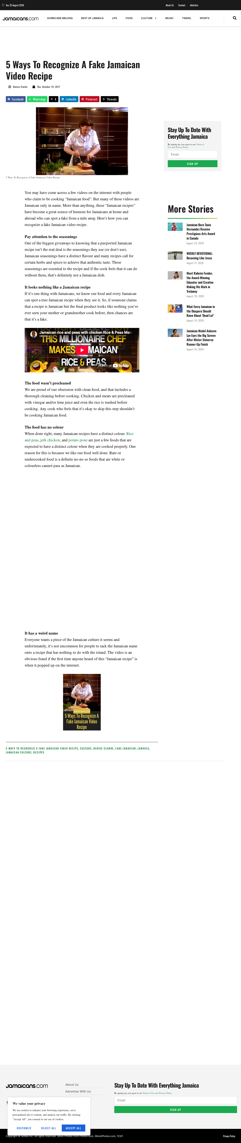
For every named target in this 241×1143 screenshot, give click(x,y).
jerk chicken (50, 440)
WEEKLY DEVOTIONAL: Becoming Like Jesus (200, 255)
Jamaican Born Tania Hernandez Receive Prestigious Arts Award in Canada (201, 231)
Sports (204, 18)
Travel (186, 18)
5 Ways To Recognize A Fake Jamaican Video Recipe (42, 748)
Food (129, 18)
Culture (147, 18)
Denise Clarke (103, 748)
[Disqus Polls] (114, 815)
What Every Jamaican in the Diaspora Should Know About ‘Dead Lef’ (201, 311)
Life (114, 18)
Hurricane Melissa (60, 18)
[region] (49, 1116)
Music (169, 18)
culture (86, 748)
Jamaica (143, 748)
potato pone (78, 440)
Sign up (192, 164)
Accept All (73, 1128)
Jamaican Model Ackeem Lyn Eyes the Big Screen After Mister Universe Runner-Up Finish (201, 337)
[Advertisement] (74, 44)
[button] (234, 18)
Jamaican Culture (19, 752)
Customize (24, 1128)
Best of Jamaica (92, 18)
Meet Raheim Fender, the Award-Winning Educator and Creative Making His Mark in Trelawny (200, 282)
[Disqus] (114, 915)
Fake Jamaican (125, 748)
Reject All (48, 1128)
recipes (38, 752)
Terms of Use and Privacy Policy (186, 146)
